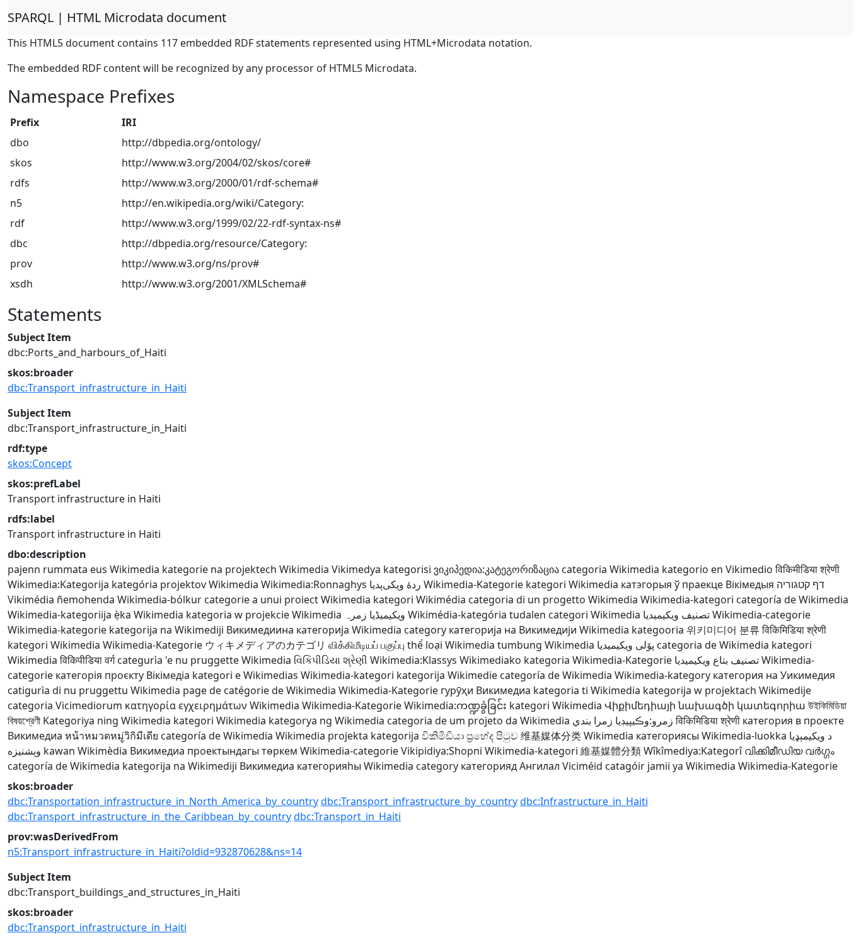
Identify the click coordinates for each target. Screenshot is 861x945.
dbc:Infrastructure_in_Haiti (584, 801)
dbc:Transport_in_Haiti (347, 816)
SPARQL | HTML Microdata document (117, 17)
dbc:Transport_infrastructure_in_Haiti (97, 388)
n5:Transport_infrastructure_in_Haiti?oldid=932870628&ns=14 (155, 852)
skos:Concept (40, 463)
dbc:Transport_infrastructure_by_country (419, 801)
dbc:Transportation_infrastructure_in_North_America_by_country (163, 801)
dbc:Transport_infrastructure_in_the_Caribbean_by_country (149, 816)
